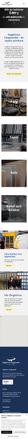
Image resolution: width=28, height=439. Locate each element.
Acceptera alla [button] (6, 432)
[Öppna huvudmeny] (24, 3)
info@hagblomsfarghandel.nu (11, 396)
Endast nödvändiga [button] (19, 432)
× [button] (26, 414)
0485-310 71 (5, 411)
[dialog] (14, 426)
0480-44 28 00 (17, 393)
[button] (14, 436)
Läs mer (10, 429)
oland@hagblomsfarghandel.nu (11, 412)
